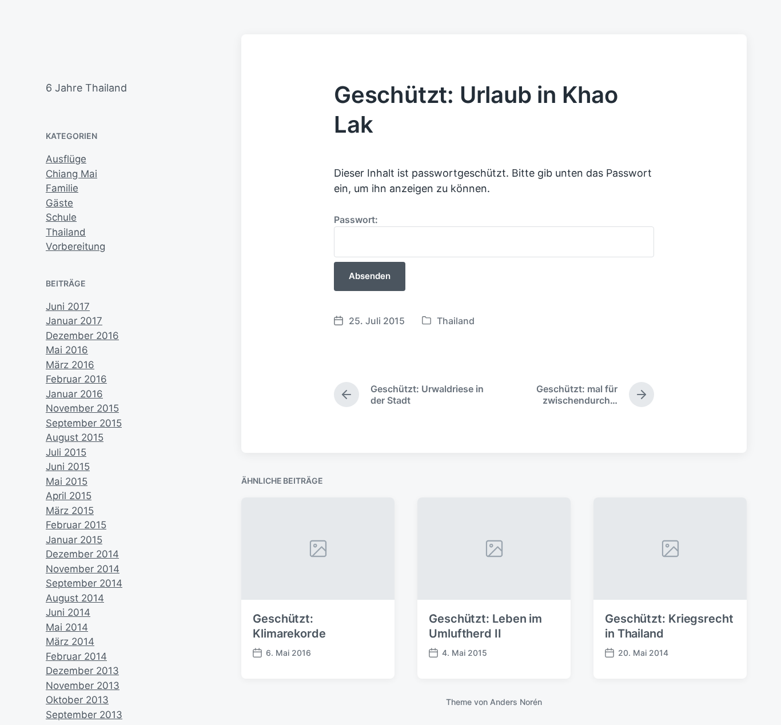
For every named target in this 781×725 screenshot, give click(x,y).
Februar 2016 (76, 379)
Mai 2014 (67, 627)
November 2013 (82, 685)
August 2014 (75, 598)
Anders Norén (516, 702)
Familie (62, 188)
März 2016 (70, 365)
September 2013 (84, 714)
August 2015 (74, 437)
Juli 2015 (66, 452)
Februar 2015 (76, 525)
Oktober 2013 (77, 700)
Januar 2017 (74, 320)
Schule (61, 217)
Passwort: (356, 219)
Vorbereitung (75, 246)
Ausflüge (66, 159)
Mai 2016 (67, 350)
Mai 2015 (66, 481)
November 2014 (82, 569)
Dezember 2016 (82, 335)
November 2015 (82, 408)
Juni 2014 (68, 612)
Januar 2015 (74, 539)
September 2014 (84, 583)
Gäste (59, 203)
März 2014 (70, 641)
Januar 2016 (74, 394)
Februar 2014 (76, 656)
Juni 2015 (68, 466)
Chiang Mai (71, 174)
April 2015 (68, 495)
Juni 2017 (68, 306)
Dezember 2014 (82, 554)
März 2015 (70, 510)
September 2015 (84, 423)
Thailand (66, 232)
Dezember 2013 (82, 670)
